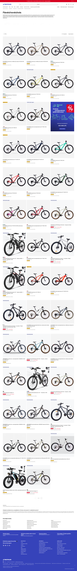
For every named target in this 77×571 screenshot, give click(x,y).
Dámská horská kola (52, 28)
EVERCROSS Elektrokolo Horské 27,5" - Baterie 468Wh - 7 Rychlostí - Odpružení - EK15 (13, 259)
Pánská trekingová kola (55, 524)
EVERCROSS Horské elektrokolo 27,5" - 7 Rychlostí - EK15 (37, 392)
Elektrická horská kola (7, 28)
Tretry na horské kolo (30, 525)
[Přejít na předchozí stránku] (36, 498)
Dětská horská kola (16, 28)
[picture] (14, 48)
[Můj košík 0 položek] (73, 4)
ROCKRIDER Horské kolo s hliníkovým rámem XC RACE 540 (37, 61)
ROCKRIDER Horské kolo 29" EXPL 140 (33, 94)
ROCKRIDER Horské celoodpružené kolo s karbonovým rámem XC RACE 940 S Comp (62, 359)
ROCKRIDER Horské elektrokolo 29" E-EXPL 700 (59, 192)
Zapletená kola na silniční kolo (32, 524)
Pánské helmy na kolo (30, 523)
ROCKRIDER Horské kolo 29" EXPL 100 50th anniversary (13, 225)
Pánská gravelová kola (6, 521)
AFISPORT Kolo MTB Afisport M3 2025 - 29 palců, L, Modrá (37, 358)
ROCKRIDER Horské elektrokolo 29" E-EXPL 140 (35, 159)
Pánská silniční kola (54, 523)
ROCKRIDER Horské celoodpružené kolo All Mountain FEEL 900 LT (38, 458)
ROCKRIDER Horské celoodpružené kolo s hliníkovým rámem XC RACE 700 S (62, 326)
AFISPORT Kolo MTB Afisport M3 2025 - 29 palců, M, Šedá (61, 224)
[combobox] (71, 33)
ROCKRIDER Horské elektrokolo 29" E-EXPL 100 (11, 159)
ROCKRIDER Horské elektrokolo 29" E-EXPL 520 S (59, 291)
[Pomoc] (69, 4)
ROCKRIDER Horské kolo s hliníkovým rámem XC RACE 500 (13, 61)
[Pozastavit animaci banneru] (72, 1)
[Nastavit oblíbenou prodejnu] (67, 4)
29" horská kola (42, 28)
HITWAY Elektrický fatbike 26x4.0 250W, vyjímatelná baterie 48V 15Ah (14, 491)
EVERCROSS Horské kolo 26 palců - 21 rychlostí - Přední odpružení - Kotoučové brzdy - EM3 (60, 259)
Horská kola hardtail (61, 28)
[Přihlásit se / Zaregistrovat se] (71, 4)
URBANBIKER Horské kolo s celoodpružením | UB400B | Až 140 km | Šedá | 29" (14, 359)
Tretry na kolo (29, 528)
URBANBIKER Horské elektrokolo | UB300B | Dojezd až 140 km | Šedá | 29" (38, 425)
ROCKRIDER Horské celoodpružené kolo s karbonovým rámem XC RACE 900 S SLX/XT (38, 326)
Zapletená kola (5, 523)
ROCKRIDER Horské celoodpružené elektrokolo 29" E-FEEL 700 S (14, 458)
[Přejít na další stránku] (41, 498)
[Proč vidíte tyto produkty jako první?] (62, 33)
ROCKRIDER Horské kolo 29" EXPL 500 (10, 193)
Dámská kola (5, 524)
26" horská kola (25, 28)
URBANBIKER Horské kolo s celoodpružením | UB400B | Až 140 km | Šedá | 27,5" (14, 425)
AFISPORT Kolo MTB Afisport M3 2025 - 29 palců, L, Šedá (61, 391)
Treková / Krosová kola (6, 525)
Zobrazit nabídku (62, 128)
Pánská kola (5, 520)
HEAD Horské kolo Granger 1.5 (8, 392)
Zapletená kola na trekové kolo (32, 521)
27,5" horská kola (34, 28)
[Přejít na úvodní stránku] (7, 4)
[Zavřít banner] (73, 1)
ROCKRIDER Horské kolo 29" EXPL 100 (57, 62)
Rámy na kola (5, 528)
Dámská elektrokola (54, 525)
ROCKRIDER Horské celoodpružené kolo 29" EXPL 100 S (37, 225)
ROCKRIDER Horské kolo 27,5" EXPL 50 (57, 95)
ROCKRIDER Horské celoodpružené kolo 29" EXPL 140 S (37, 126)
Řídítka (52, 520)
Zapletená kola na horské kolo (56, 521)
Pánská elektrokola (30, 520)
